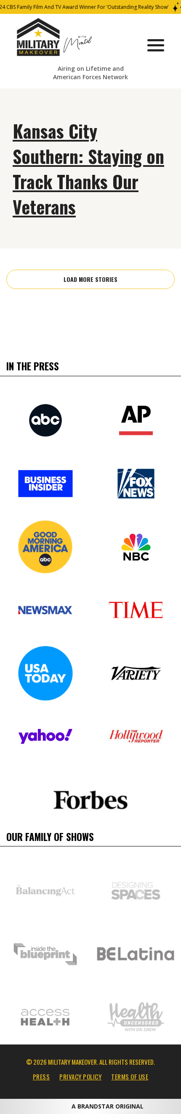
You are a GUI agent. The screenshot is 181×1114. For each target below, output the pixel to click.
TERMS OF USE (129, 1076)
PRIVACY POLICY (80, 1076)
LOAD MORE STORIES (90, 279)
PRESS (41, 1076)
